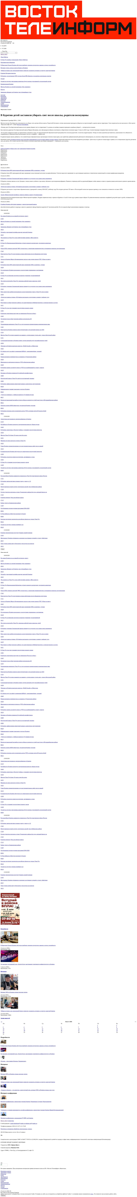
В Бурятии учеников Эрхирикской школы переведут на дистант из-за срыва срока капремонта (26, 178)
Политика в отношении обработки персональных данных (16, 1129)
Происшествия (5, 105)
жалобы (33, 148)
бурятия (28, 148)
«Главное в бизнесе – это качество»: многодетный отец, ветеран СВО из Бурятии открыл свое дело (27, 1090)
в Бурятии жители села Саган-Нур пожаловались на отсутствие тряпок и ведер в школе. (34, 139)
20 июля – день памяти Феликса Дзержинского (13, 1061)
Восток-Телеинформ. (22, 124)
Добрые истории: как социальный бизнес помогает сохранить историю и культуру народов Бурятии (28, 1011)
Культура (3, 100)
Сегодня (3, 95)
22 (98, 1030)
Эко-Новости (4, 1177)
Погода (3, 1185)
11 (24, 1028)
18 (24, 1030)
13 (61, 1028)
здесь (91, 1194)
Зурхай (2, 1187)
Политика (3, 96)
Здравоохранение (5, 102)
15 (98, 1028)
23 (117, 1030)
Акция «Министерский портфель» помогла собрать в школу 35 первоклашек (21, 194)
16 (117, 1028)
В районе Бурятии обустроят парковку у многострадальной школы (19, 204)
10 (3, 1028)
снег (18, 148)
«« (1, 1021)
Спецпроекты (4, 106)
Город (2, 1175)
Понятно (3, 1195)
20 (61, 1030)
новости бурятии (5, 148)
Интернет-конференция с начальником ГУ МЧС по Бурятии (17, 1118)
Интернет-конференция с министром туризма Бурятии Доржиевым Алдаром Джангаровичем (26, 1101)
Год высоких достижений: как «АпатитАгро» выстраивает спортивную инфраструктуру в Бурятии (28, 964)
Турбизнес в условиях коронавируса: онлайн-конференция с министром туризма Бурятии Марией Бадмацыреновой (32, 1110)
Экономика (4, 97)
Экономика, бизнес (6, 1172)
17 (3, 1030)
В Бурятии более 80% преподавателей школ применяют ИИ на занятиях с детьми (23, 170)
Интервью (4, 971)
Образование (4, 1178)
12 (42, 1028)
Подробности (4, 929)
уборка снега (13, 148)
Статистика (11, 1120)
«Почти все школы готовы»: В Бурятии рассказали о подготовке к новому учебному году (25, 186)
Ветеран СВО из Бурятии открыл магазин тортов (14, 992)
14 (78, 1028)
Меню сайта (4, 54)
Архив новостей (5, 1018)
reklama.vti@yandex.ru (31, 1123)
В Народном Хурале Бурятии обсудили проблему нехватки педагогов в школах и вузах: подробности (28, 945)
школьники (23, 148)
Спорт (2, 103)
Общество (3, 99)
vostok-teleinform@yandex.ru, (17, 1123)
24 (3, 1032)
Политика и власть (6, 1171)
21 (78, 1030)
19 (42, 1030)
